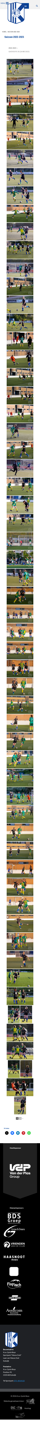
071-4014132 (19, 1381)
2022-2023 (12, 48)
